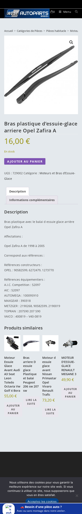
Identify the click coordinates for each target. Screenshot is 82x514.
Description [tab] (17, 191)
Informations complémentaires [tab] (32, 200)
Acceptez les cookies (42, 501)
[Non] (77, 495)
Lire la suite (31, 402)
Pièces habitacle (56, 31)
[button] (71, 42)
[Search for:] (75, 12)
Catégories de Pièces (29, 31)
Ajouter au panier (25, 161)
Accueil (8, 31)
